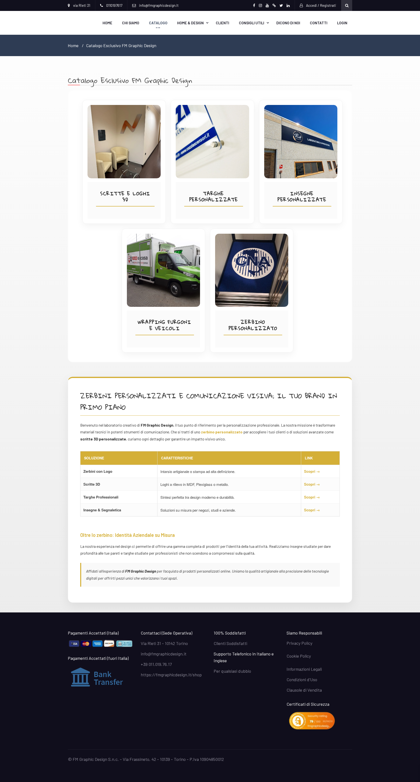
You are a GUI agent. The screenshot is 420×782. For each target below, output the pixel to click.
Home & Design (190, 23)
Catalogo (158, 23)
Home (107, 23)
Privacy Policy (299, 643)
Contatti (318, 23)
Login (342, 23)
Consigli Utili (251, 23)
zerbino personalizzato (222, 432)
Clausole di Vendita (304, 690)
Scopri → (312, 471)
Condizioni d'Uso (302, 679)
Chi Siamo (130, 23)
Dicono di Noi (288, 23)
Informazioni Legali (304, 669)
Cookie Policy (299, 656)
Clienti (222, 23)
